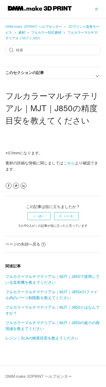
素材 (21, 32)
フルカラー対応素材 (46, 32)
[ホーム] (39, 11)
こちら (69, 163)
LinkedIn (23, 186)
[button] (96, 9)
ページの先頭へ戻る (22, 244)
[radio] (38, 216)
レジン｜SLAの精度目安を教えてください (41, 338)
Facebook (8, 186)
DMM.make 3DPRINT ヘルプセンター (33, 26)
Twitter (16, 186)
